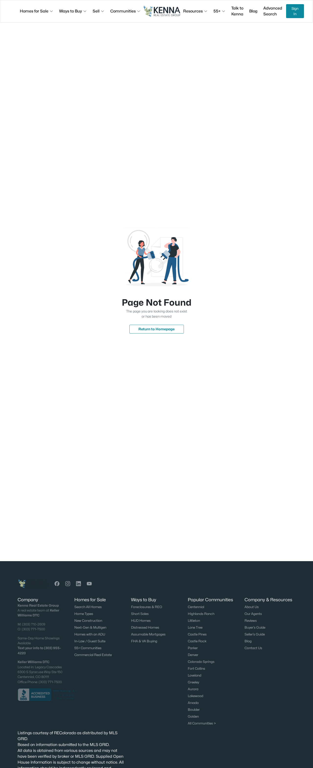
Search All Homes (88, 607)
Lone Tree (195, 627)
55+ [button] (217, 11)
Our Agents (253, 614)
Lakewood (195, 696)
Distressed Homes (145, 627)
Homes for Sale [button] (34, 11)
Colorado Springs (201, 662)
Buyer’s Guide (255, 627)
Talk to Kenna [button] (237, 11)
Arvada (193, 703)
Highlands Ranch (201, 614)
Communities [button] (123, 11)
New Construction (88, 621)
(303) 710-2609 (33, 624)
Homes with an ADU (89, 634)
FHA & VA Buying (144, 641)
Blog (248, 641)
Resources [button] (193, 11)
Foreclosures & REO (146, 607)
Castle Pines (197, 634)
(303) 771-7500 (33, 629)
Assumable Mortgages (148, 634)
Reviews (251, 621)
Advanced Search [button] (272, 11)
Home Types (83, 614)
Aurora (193, 689)
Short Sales (140, 614)
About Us (252, 607)
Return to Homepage (156, 329)
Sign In (295, 11)
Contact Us (253, 648)
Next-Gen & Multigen (90, 627)
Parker (193, 648)
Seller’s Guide (255, 634)
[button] (57, 583)
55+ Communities (87, 648)
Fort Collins (196, 668)
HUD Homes (141, 621)
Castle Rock (197, 641)
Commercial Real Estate (93, 655)
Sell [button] (96, 11)
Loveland (194, 675)
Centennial (196, 607)
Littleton (194, 621)
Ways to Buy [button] (70, 11)
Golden (193, 716)
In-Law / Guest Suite (89, 641)
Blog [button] (253, 11)
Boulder (194, 710)
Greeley (193, 682)
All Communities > (202, 723)
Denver (193, 655)
